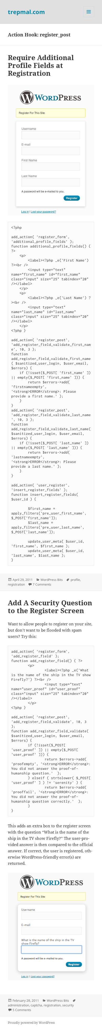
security (68, 1005)
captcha (36, 1005)
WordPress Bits (52, 579)
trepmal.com (26, 12)
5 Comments (22, 1010)
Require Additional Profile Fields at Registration (41, 65)
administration (18, 1005)
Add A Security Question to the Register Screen (50, 606)
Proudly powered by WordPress (31, 1022)
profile (75, 579)
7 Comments (42, 584)
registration (16, 584)
